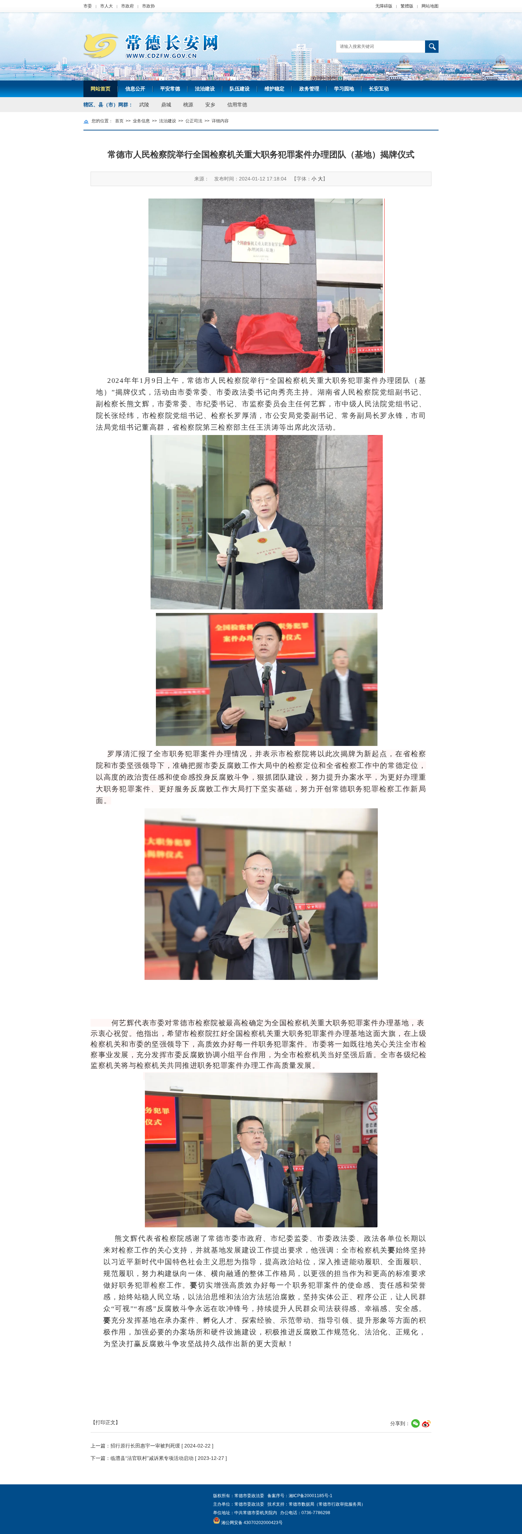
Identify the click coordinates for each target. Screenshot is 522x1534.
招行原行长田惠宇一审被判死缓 (145, 1446)
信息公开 (135, 88)
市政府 (127, 6)
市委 (87, 6)
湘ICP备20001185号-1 (310, 1495)
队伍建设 (240, 88)
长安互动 (379, 88)
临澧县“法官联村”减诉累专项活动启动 (152, 1458)
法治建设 (205, 88)
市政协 (148, 6)
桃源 (188, 104)
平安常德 (170, 88)
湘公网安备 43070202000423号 (252, 1522)
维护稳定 (274, 88)
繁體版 (407, 6)
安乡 (210, 104)
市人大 (106, 6)
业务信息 (141, 120)
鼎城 (166, 104)
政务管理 (309, 88)
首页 (119, 120)
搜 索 (432, 46)
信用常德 (237, 104)
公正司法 (193, 120)
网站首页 (100, 88)
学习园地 (344, 88)
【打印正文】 (105, 1422)
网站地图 (430, 6)
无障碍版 (383, 6)
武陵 (144, 104)
